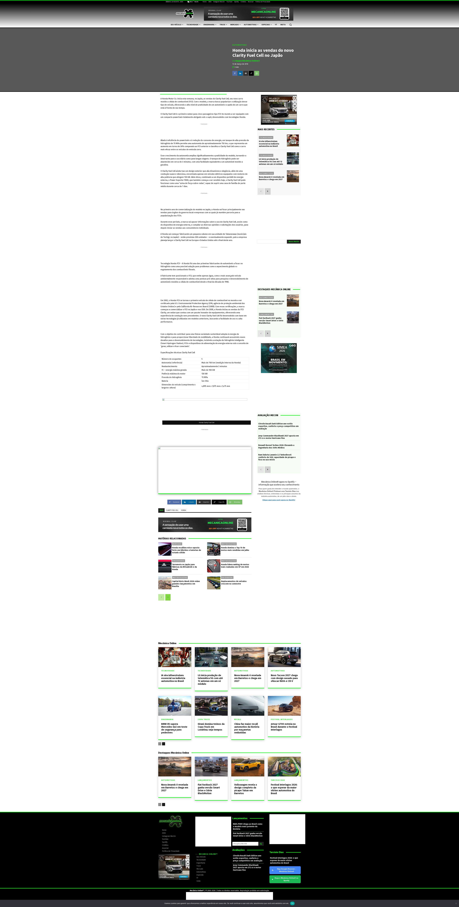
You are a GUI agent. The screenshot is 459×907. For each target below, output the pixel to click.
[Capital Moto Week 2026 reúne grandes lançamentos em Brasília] (165, 582)
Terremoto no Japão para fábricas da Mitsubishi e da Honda (184, 567)
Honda (183, 510)
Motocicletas (229, 544)
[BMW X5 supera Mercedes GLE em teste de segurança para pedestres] (174, 706)
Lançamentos (266, 314)
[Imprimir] (245, 73)
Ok (292, 903)
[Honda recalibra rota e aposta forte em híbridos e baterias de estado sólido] (165, 549)
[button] (290, 24)
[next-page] (168, 597)
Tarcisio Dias (278, 780)
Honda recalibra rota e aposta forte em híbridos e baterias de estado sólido (186, 550)
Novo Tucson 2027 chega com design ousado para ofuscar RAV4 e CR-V (284, 678)
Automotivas (239, 45)
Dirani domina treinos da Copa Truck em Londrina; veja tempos (211, 727)
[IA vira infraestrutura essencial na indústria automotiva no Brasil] (293, 141)
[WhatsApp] (256, 73)
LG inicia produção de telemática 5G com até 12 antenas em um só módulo (271, 161)
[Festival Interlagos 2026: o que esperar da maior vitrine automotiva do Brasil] (284, 766)
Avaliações (238, 850)
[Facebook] (234, 73)
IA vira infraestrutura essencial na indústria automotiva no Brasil (269, 143)
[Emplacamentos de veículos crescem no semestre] (213, 582)
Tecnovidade (266, 137)
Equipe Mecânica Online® (247, 60)
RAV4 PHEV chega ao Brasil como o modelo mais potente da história (247, 826)
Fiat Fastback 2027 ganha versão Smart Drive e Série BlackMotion (271, 320)
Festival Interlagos (282, 719)
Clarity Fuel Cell (172, 510)
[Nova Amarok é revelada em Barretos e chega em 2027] (293, 176)
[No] (456, 903)
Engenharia (178, 561)
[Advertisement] (204, 130)
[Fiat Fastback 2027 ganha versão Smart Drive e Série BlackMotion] (293, 317)
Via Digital (227, 577)
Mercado (177, 544)
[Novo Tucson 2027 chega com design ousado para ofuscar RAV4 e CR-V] (284, 657)
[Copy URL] (251, 73)
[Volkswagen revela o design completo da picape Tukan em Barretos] (247, 766)
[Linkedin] (240, 73)
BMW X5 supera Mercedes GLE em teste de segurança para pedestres (174, 728)
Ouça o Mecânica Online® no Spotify (285, 879)
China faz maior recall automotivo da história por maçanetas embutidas (246, 728)
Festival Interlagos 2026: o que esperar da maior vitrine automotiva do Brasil (284, 789)
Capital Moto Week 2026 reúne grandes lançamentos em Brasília (186, 583)
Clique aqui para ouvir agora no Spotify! (278, 500)
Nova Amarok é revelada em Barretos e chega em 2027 (247, 678)
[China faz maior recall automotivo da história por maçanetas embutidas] (247, 706)
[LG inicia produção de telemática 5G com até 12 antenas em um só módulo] (293, 158)
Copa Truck (204, 719)
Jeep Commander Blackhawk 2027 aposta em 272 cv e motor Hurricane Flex (278, 437)
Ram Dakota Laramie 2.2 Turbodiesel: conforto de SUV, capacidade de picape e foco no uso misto (277, 457)
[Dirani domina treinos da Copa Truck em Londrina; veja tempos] (211, 706)
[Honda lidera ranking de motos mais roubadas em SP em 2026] (213, 566)
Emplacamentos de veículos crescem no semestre (234, 582)
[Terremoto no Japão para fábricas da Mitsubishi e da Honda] (165, 566)
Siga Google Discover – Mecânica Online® (286, 870)
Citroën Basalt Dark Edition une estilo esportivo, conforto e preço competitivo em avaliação (278, 426)
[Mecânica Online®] (185, 13)
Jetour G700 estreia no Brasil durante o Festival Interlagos (284, 727)
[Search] (261, 844)
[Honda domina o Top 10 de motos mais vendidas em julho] (213, 549)
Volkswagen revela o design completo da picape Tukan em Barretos (245, 789)
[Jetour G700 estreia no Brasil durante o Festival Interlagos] (284, 706)
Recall (237, 719)
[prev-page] (161, 597)
